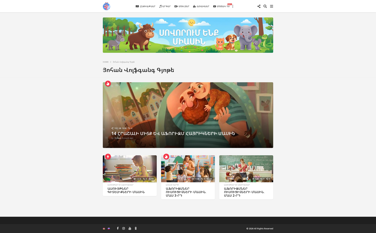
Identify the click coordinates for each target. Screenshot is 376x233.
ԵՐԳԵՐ (166, 6)
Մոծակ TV (223, 5)
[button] (233, 6)
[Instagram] (123, 228)
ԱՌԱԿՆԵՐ (203, 6)
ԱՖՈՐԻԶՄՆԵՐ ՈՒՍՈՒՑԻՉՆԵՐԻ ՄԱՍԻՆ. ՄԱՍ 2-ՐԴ (244, 192)
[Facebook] (118, 228)
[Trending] (108, 157)
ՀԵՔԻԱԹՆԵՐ (148, 6)
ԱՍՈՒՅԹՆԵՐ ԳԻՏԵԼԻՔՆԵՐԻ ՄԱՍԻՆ (126, 190)
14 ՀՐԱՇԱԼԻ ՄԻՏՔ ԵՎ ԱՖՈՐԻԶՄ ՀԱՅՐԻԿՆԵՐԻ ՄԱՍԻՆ (173, 133)
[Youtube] (130, 228)
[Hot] (108, 84)
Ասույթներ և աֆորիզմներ (121, 185)
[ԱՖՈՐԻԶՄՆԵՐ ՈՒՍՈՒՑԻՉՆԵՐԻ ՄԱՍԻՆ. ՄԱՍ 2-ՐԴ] (246, 168)
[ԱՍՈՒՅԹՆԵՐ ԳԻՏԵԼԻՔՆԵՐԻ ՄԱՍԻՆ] (130, 168)
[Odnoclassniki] (136, 228)
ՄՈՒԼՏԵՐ (184, 6)
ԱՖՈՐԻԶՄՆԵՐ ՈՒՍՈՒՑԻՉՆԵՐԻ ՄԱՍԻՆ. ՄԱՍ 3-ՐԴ (186, 192)
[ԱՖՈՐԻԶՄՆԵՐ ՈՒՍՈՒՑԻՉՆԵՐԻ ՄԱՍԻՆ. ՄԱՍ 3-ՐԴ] (188, 168)
